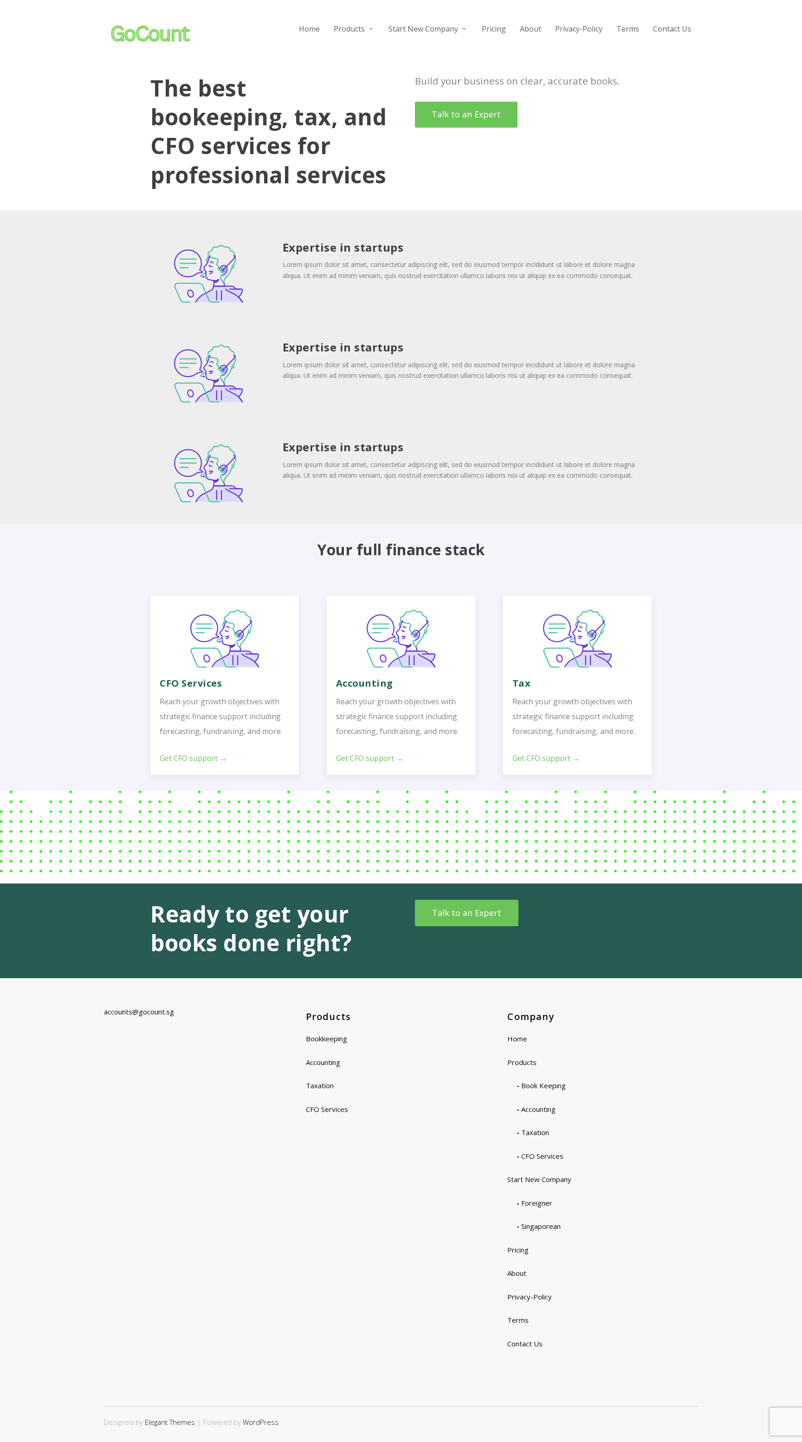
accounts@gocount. (135, 1011)
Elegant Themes (170, 1422)
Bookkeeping (326, 1038)
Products (349, 29)
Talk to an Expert (466, 114)
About (530, 29)
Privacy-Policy (578, 29)
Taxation (320, 1085)
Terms (627, 29)
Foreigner (536, 1203)
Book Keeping (543, 1085)
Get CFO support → (193, 758)
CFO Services (327, 1109)
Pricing (494, 29)
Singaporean (541, 1226)
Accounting (323, 1062)
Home (309, 29)
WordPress (260, 1422)
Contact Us (672, 29)
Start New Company (423, 29)
